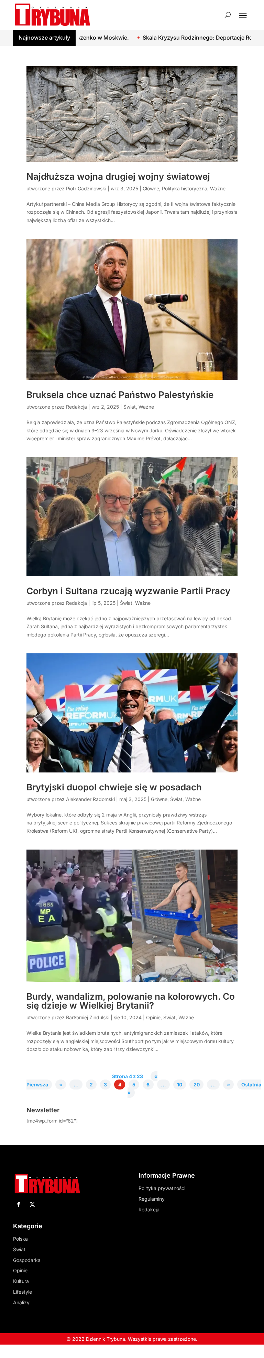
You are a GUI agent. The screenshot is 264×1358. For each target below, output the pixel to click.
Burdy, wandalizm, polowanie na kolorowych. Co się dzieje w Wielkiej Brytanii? (130, 1001)
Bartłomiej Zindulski (87, 1017)
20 (197, 1084)
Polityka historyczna (184, 188)
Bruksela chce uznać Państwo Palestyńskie (119, 394)
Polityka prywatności (162, 1188)
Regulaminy (152, 1199)
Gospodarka (27, 1260)
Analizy (21, 1302)
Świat (129, 407)
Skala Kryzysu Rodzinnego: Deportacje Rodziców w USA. (171, 37)
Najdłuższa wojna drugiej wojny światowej (118, 176)
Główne (151, 188)
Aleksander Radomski (90, 799)
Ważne (218, 188)
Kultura (21, 1281)
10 (179, 1084)
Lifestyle (22, 1292)
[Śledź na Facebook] (18, 1204)
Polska (20, 1239)
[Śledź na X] (32, 1204)
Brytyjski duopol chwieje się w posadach (114, 787)
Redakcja (76, 407)
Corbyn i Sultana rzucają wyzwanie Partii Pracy (128, 591)
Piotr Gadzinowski (86, 188)
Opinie (153, 1017)
